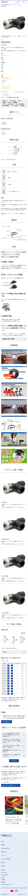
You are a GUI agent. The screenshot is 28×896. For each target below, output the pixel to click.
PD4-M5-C (4, 668)
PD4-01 (4, 685)
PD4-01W (4, 691)
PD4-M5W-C (4, 673)
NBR (3, 83)
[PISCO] (5, 2)
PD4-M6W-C (4, 683)
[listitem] (4, 660)
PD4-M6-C (4, 678)
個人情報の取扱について (5, 894)
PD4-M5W (4, 670)
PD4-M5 (4, 665)
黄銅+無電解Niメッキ (6, 78)
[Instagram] (16, 891)
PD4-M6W (4, 680)
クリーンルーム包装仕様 (5, 87)
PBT (3, 73)
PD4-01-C (4, 688)
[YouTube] (12, 891)
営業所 (5, 701)
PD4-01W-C (4, 693)
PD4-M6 (4, 675)
